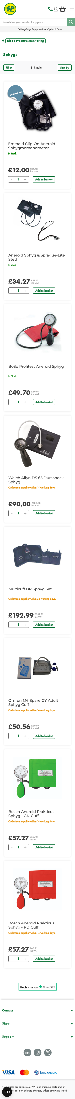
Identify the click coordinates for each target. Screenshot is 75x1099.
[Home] (71, 9)
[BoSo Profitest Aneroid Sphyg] (37, 332)
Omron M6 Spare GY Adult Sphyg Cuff (33, 702)
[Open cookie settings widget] (7, 1092)
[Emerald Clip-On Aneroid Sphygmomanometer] (37, 110)
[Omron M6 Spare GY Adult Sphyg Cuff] (37, 666)
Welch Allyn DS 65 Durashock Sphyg (36, 480)
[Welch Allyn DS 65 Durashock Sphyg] (37, 444)
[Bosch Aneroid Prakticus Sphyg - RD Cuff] (37, 889)
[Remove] (11, 179)
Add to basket (43, 179)
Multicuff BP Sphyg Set (30, 589)
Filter (9, 67)
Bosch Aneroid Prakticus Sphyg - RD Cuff (31, 925)
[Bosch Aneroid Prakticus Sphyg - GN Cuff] (37, 778)
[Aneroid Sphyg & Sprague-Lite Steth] (37, 221)
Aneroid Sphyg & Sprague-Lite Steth (36, 257)
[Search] (71, 22)
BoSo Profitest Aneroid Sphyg (36, 366)
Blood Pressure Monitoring (25, 41)
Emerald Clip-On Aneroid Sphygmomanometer (31, 146)
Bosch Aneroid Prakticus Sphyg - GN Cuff (31, 814)
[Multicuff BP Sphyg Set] (37, 555)
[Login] (56, 8)
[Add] (25, 179)
